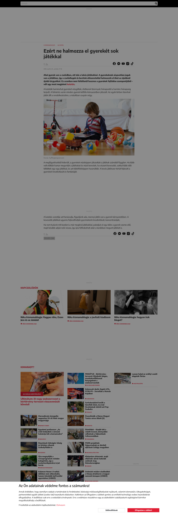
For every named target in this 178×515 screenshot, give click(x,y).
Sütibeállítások (111, 510)
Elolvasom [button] (60, 505)
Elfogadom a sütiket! (143, 510)
